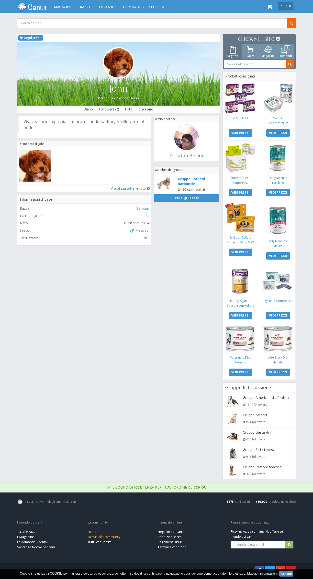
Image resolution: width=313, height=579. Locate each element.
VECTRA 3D (240, 118)
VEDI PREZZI (240, 133)
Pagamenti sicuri (170, 542)
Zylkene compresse (277, 301)
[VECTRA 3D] (240, 98)
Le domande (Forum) (32, 542)
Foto (129, 109)
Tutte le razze (27, 531)
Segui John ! (32, 38)
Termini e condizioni (172, 547)
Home (92, 531)
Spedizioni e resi (170, 537)
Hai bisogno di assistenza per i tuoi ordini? (156, 487)
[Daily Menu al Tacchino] (278, 158)
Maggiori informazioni (262, 573)
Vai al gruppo (185, 198)
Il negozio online (170, 522)
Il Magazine (25, 537)
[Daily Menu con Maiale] (278, 219)
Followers (109, 109)
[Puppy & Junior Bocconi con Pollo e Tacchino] (240, 281)
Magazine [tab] (268, 56)
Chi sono (145, 109)
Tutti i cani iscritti (100, 542)
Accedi (285, 6)
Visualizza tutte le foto (129, 188)
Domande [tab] (286, 56)
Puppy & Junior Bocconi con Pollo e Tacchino (240, 306)
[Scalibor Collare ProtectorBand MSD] (240, 218)
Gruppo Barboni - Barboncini (192, 181)
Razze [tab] (250, 56)
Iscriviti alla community (104, 537)
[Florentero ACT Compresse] (240, 158)
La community (98, 522)
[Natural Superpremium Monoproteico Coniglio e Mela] (278, 98)
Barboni (104, 98)
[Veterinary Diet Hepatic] (240, 339)
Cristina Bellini (128, 98)
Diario (88, 109)
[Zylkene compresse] (278, 281)
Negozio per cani (170, 531)
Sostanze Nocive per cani (36, 547)
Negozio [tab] (233, 56)
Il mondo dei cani (29, 522)
